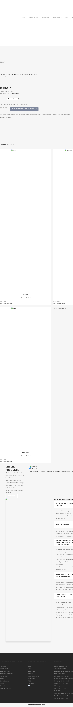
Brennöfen (3, 686)
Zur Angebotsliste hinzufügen (24, 109)
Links (29, 668)
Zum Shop (11, 496)
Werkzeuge (3, 676)
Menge (3, 99)
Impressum (31, 678)
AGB (29, 681)
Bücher (2, 678)
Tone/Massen (4, 668)
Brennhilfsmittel (4, 681)
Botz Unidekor (4, 77)
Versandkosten (14, 93)
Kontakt (30, 673)
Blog (29, 666)
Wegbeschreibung (33, 676)
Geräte (2, 683)
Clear (19, 99)
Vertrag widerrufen (36, 705)
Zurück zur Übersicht (59, 308)
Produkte (2, 74)
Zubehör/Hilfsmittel (5, 688)
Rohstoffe (3, 666)
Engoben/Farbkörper (13, 74)
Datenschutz (32, 683)
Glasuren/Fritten (5, 671)
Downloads (31, 671)
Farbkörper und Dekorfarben (29, 74)
